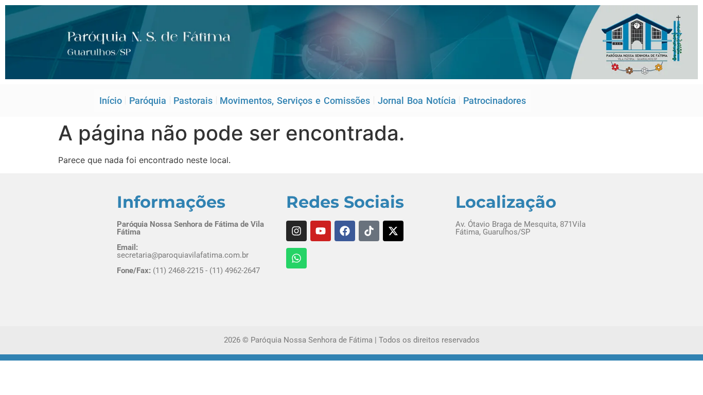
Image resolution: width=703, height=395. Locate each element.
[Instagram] (296, 231)
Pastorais (193, 100)
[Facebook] (345, 231)
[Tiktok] (369, 231)
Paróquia (147, 100)
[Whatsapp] (296, 258)
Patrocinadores (494, 100)
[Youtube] (320, 231)
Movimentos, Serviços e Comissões (295, 100)
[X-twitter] (393, 231)
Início (110, 100)
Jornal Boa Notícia (417, 100)
